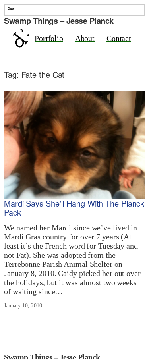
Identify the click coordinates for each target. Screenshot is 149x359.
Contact (118, 38)
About (85, 38)
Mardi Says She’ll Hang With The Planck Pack (74, 208)
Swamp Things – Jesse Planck (59, 20)
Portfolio (49, 38)
